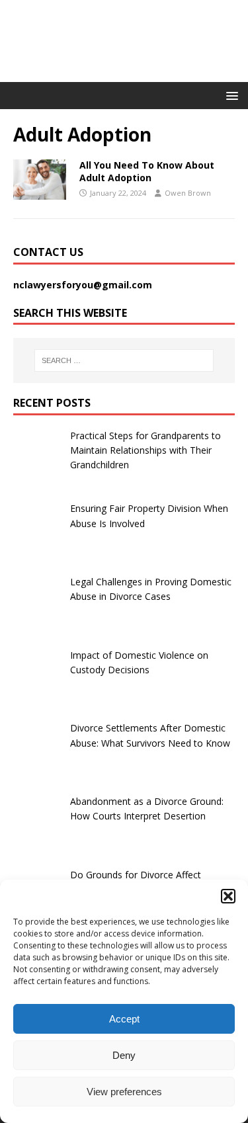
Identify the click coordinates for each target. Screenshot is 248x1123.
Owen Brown (188, 193)
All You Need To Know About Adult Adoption (146, 171)
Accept (124, 1018)
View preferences (124, 1091)
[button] (228, 896)
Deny (124, 1055)
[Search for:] (124, 360)
